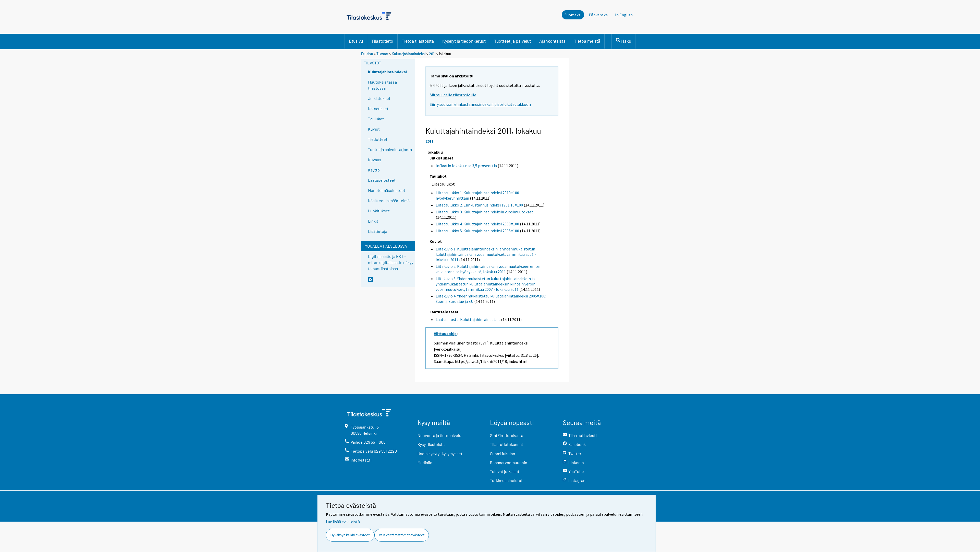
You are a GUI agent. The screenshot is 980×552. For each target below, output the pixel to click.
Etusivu (356, 41)
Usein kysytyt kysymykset (440, 453)
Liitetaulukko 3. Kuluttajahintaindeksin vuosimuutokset (484, 211)
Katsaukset (378, 108)
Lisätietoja (377, 231)
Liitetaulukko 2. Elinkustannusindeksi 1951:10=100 (479, 205)
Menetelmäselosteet (386, 190)
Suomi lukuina (502, 453)
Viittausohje (445, 333)
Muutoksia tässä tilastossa (382, 84)
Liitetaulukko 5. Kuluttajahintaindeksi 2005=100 (477, 230)
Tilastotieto (382, 41)
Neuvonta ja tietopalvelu (439, 435)
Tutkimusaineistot (506, 480)
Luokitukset (379, 210)
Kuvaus (374, 159)
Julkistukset (379, 98)
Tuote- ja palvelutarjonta (390, 149)
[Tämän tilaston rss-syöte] (390, 281)
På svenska (598, 14)
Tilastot (382, 54)
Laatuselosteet (382, 180)
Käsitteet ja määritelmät (389, 200)
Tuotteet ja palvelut (512, 41)
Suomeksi (573, 14)
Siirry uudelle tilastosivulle (453, 94)
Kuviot (374, 128)
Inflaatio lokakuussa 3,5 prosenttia (466, 165)
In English (624, 14)
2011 (432, 54)
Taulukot (376, 118)
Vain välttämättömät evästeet (401, 535)
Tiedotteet (377, 139)
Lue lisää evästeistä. (343, 521)
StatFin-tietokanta (506, 435)
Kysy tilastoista (431, 444)
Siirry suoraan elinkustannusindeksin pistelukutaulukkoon (480, 104)
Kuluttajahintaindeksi (409, 54)
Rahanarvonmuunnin (508, 462)
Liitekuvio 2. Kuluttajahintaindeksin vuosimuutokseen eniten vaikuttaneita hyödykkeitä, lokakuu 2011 (489, 269)
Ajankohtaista (552, 41)
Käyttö (374, 169)
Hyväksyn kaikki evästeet (350, 535)
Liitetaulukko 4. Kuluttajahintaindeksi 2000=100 (477, 223)
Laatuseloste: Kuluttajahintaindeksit (468, 319)
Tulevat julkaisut (504, 471)
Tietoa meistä (587, 41)
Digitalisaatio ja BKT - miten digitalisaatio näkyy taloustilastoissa (390, 262)
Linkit (373, 220)
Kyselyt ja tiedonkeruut (464, 41)
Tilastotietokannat (506, 444)
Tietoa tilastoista (418, 41)
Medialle (425, 462)
